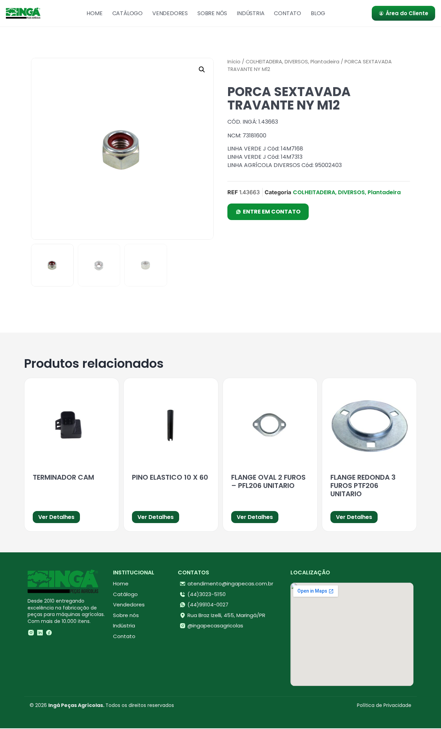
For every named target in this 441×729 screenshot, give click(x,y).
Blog (318, 13)
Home (94, 13)
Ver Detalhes (56, 517)
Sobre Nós (212, 13)
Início (233, 61)
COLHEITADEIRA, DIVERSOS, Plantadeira (292, 61)
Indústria (250, 13)
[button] (202, 69)
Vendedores (170, 13)
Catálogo (127, 13)
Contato (287, 13)
